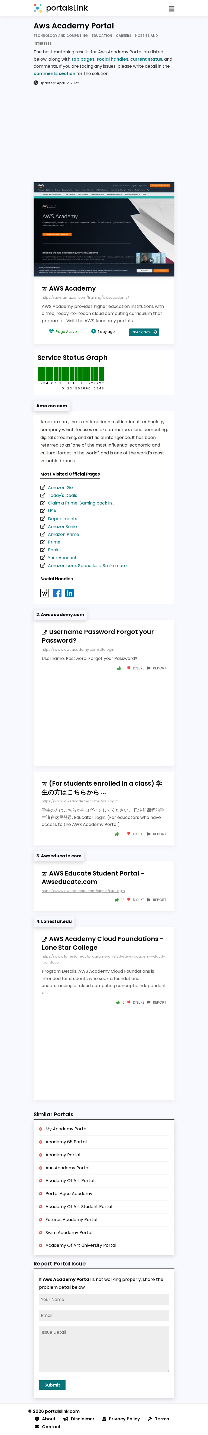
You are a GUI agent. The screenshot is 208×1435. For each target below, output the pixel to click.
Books (54, 550)
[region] (104, 133)
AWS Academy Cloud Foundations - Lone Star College (103, 943)
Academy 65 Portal (66, 1142)
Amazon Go (60, 487)
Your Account (62, 558)
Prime (54, 542)
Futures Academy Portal (71, 1219)
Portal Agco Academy (69, 1193)
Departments (62, 519)
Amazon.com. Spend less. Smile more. (88, 565)
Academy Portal (63, 1155)
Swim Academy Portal (69, 1232)
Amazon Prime (63, 534)
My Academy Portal (66, 1129)
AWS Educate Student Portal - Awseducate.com (93, 877)
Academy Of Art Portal (70, 1180)
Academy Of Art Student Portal (79, 1206)
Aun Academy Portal (67, 1168)
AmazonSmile (62, 526)
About (49, 1419)
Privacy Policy (124, 1419)
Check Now (141, 332)
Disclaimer (83, 1419)
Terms (162, 1419)
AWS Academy (72, 288)
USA (52, 511)
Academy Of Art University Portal (81, 1245)
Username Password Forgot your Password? (98, 636)
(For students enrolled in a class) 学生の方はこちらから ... (102, 787)
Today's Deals (62, 495)
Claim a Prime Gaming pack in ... (81, 503)
